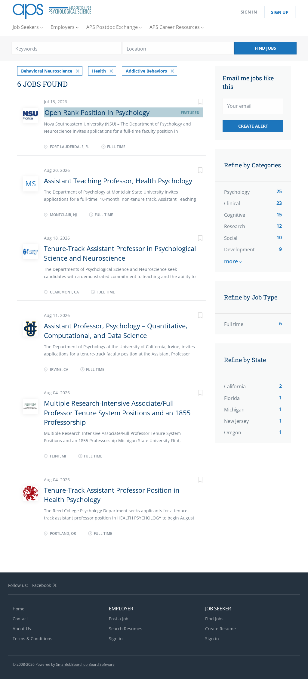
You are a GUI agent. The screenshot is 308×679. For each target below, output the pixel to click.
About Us (22, 628)
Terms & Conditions (32, 638)
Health (99, 71)
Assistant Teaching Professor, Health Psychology (118, 180)
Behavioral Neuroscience (46, 71)
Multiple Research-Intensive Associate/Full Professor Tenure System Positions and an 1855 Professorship (117, 412)
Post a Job (118, 619)
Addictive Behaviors (146, 71)
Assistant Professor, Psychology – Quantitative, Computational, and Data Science (115, 330)
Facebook (41, 585)
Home (18, 609)
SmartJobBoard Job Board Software (85, 664)
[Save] (194, 102)
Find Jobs (265, 48)
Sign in (249, 12)
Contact (20, 619)
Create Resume (220, 628)
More (231, 261)
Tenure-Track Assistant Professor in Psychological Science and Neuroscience (120, 253)
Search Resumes (125, 628)
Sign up (279, 12)
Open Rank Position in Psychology (97, 112)
